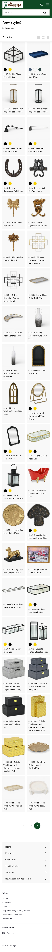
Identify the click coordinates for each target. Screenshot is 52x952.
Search (5, 898)
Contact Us (6, 902)
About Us (6, 906)
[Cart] (41, 4)
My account (7, 918)
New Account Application (12, 914)
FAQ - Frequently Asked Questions (16, 910)
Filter (10, 37)
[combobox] (26, 12)
